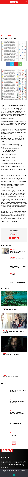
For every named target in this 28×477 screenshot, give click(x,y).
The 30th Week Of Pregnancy (15, 423)
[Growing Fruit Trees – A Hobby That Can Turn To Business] (5, 390)
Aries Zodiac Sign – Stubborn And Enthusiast (17, 259)
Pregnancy (12, 422)
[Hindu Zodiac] (5, 274)
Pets (11, 399)
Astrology (8, 35)
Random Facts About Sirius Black (11, 355)
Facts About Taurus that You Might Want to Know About (17, 251)
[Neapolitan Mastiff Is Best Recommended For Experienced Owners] (5, 412)
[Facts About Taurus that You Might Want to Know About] (5, 251)
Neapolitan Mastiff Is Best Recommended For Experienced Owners (17, 412)
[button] (26, 2)
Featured (5, 308)
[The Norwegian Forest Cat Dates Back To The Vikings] (5, 434)
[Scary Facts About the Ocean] (14, 298)
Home (2, 35)
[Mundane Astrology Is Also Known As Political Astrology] (5, 266)
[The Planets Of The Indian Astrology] (5, 282)
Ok (14, 475)
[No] (26, 473)
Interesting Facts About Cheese (10, 377)
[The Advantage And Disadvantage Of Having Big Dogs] (5, 401)
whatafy (15, 234)
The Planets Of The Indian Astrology (18, 282)
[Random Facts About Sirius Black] (14, 344)
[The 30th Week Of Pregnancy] (5, 423)
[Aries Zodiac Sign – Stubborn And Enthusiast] (5, 259)
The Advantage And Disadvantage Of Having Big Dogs (17, 402)
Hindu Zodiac (12, 274)
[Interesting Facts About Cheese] (14, 366)
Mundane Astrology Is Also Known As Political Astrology (18, 267)
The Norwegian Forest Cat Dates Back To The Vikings (17, 434)
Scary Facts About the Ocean (10, 309)
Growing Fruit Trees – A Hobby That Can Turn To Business (18, 391)
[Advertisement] (14, 18)
